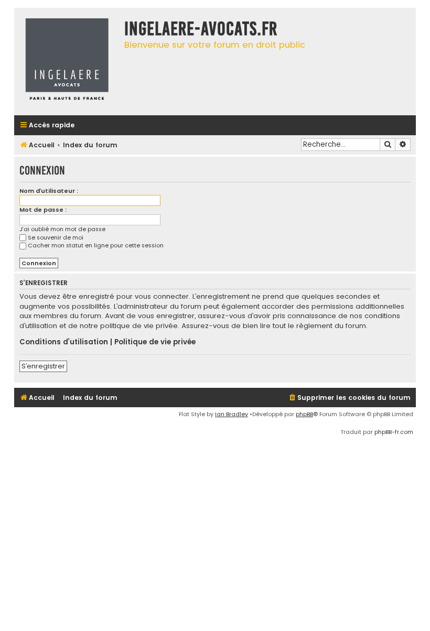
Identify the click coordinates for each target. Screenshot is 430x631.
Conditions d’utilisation (63, 342)
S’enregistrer (43, 366)
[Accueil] (66, 61)
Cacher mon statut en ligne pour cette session (96, 245)
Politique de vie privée (155, 342)
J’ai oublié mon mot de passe (62, 229)
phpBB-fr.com (393, 432)
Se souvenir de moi (55, 237)
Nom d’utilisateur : (48, 191)
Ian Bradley (231, 414)
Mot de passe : (43, 209)
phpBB (304, 414)
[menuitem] (349, 398)
